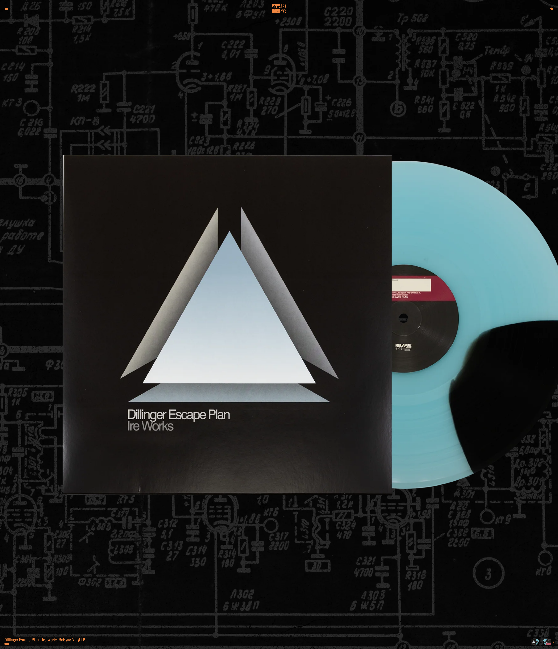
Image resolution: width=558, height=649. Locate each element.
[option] (535, 642)
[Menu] (6, 8)
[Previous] (530, 642)
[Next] (553, 642)
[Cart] (552, 8)
